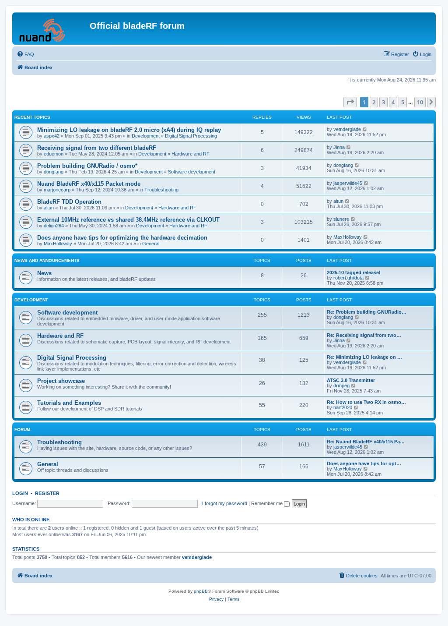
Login (20, 493)
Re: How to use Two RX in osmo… (366, 402)
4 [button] (393, 102)
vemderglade (347, 129)
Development (146, 135)
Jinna (339, 147)
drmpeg (341, 385)
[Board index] (52, 28)
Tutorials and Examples (69, 403)
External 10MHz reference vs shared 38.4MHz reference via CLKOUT (128, 219)
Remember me (267, 503)
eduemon (53, 153)
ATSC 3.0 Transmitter (351, 380)
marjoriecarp (57, 189)
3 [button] (383, 102)
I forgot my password (224, 503)
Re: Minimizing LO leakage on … (364, 357)
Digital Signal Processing (191, 135)
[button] (350, 102)
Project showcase (61, 381)
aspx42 (52, 135)
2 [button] (373, 102)
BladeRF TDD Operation (69, 201)
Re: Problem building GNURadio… (366, 312)
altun (49, 207)
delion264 (54, 225)
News (44, 273)
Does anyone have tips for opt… (364, 463)
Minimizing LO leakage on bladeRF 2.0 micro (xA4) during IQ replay (129, 130)
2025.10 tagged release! (354, 272)
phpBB (201, 591)
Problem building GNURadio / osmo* (87, 166)
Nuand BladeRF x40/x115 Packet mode (88, 183)
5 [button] (402, 102)
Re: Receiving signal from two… (364, 335)
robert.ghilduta (348, 277)
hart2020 (342, 407)
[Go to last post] (365, 129)
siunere (341, 219)
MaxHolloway (58, 243)
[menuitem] (25, 54)
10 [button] (420, 102)
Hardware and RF (191, 153)
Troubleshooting (161, 189)
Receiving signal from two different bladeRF (96, 148)
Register (47, 493)
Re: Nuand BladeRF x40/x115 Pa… (366, 441)
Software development (191, 171)
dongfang (53, 171)
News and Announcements (47, 260)
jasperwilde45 (347, 183)
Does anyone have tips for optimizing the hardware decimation (122, 237)
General (150, 243)
